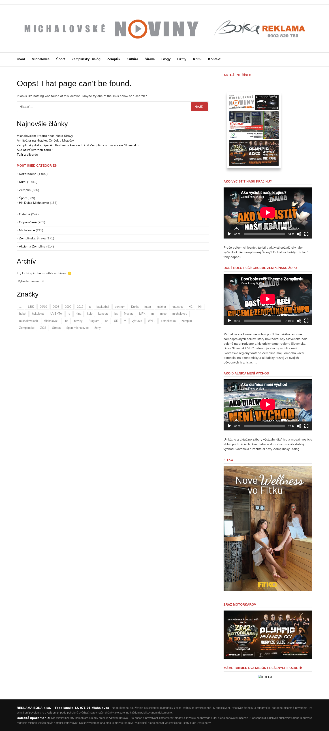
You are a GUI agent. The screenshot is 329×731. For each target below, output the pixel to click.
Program (93, 320)
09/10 (43, 306)
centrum (120, 306)
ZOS (43, 327)
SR (116, 320)
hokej (22, 313)
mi (152, 313)
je (69, 313)
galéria (161, 306)
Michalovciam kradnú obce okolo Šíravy (45, 136)
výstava (137, 320)
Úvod (21, 59)
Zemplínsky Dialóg (86, 59)
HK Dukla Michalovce (34, 202)
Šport (60, 59)
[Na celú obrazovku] (306, 234)
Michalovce (40, 59)
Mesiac (128, 313)
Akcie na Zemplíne (32, 246)
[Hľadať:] (113, 106)
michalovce (179, 313)
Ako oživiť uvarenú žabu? (35, 150)
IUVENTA (55, 313)
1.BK (31, 306)
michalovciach (28, 320)
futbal (148, 306)
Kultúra (132, 59)
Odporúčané (28, 222)
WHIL (151, 320)
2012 (80, 306)
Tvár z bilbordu (27, 154)
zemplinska (168, 320)
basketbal (102, 306)
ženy (97, 327)
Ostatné (24, 214)
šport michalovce (77, 327)
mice (163, 313)
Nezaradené (27, 174)
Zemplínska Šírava (32, 238)
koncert (103, 313)
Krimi (197, 59)
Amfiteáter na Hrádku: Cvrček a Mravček (45, 140)
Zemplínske (26, 327)
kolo (89, 313)
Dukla (135, 306)
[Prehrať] (229, 234)
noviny (78, 320)
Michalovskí (51, 320)
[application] (268, 213)
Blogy (166, 59)
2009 (68, 306)
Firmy (181, 59)
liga (116, 313)
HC (190, 306)
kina (78, 313)
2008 (56, 306)
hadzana (177, 306)
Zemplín (113, 59)
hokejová (38, 313)
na (66, 320)
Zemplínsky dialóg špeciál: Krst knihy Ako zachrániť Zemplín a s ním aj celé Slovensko (78, 145)
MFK (142, 313)
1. (20, 306)
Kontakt (214, 59)
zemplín (187, 320)
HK (200, 306)
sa (106, 320)
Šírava (150, 59)
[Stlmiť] (299, 234)
